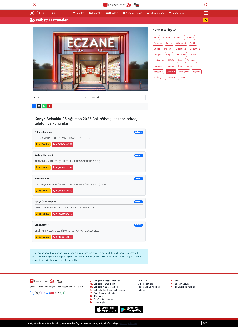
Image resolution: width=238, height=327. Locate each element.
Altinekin (189, 37)
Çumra (157, 49)
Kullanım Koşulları (182, 284)
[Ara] (205, 4)
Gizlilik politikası (128, 323)
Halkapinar (159, 60)
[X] (37, 293)
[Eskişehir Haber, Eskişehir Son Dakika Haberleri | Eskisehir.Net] (121, 5)
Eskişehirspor (157, 13)
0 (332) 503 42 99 (64, 144)
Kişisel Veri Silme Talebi (149, 287)
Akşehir (177, 37)
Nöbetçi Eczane (134, 13)
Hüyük (171, 60)
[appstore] (106, 309)
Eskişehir (97, 13)
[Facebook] (32, 293)
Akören (166, 37)
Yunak (182, 77)
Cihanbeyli (181, 43)
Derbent (167, 49)
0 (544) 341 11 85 (64, 167)
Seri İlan (80, 13)
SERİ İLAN (142, 281)
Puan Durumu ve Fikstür (105, 293)
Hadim (193, 54)
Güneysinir (181, 54)
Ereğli (168, 54)
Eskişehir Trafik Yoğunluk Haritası (109, 290)
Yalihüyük (170, 77)
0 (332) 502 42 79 (64, 214)
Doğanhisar (195, 49)
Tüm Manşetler (101, 296)
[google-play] (131, 309)
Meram (189, 66)
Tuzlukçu (158, 77)
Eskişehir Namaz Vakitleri (106, 287)
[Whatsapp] (62, 293)
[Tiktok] (57, 293)
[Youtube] (52, 293)
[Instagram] (42, 293)
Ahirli (156, 37)
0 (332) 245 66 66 (64, 237)
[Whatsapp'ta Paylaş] (44, 106)
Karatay (170, 66)
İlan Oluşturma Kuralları (184, 287)
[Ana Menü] (205, 13)
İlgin (180, 60)
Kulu (180, 66)
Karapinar (158, 66)
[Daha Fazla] (49, 106)
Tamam (205, 323)
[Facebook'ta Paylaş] (34, 106)
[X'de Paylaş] (39, 106)
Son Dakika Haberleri (103, 299)
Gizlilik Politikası (145, 284)
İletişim (141, 290)
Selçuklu (171, 72)
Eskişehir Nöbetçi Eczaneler (107, 281)
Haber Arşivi (99, 302)
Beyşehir (158, 43)
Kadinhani (190, 60)
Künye (176, 281)
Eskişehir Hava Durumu (104, 284)
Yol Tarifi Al (44, 144)
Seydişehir (184, 72)
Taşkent (196, 72)
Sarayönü (158, 72)
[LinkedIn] (47, 293)
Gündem (113, 13)
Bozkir (169, 43)
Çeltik (192, 43)
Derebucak (181, 49)
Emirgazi (158, 54)
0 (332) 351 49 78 (64, 190)
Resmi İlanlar (178, 13)
